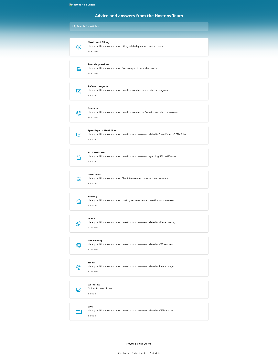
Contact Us (155, 353)
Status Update (139, 353)
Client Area (123, 353)
